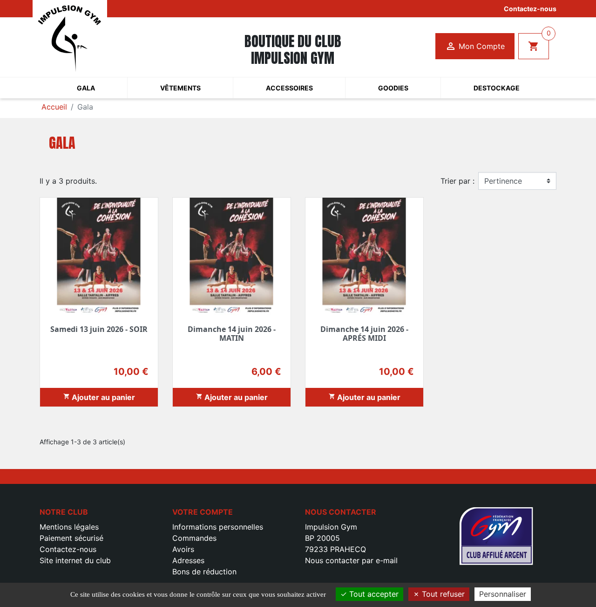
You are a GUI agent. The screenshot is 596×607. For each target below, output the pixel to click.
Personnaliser (502, 594)
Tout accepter (373, 594)
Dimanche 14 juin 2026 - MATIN (232, 333)
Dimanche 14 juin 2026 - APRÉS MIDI (364, 333)
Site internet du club (75, 560)
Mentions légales (69, 526)
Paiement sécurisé (71, 538)
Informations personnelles (217, 526)
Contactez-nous (530, 9)
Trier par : (457, 181)
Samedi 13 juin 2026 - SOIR (99, 329)
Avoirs (183, 549)
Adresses (188, 560)
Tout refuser (442, 594)
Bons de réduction (204, 571)
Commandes (194, 538)
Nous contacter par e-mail (351, 560)
